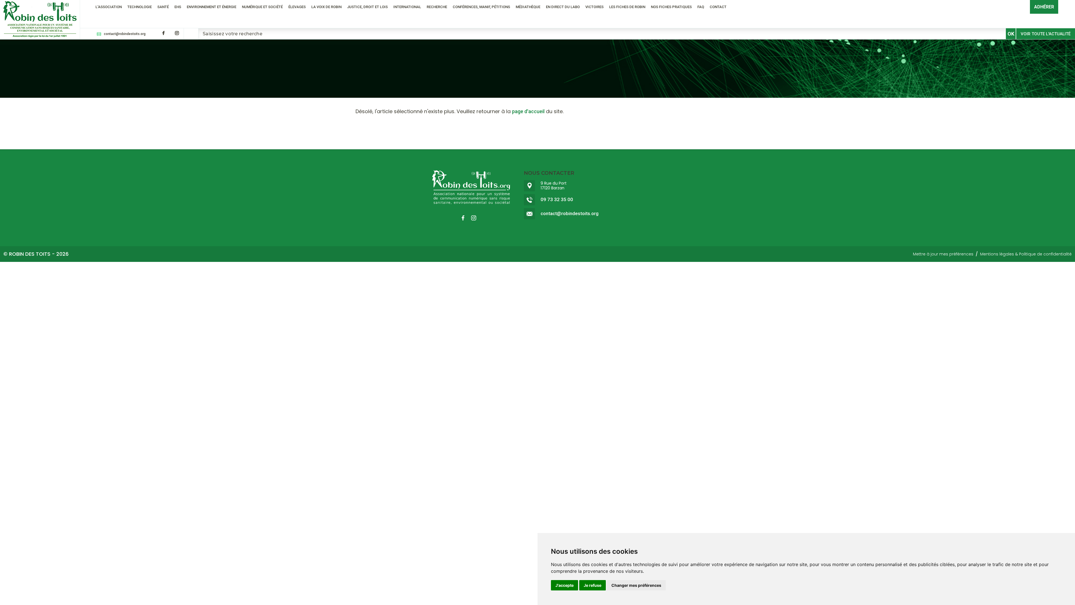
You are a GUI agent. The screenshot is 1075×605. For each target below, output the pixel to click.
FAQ (700, 7)
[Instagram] (177, 33)
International (407, 7)
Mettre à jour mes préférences (943, 254)
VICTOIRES (594, 7)
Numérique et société (262, 7)
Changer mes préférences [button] (636, 585)
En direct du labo (563, 7)
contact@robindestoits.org (125, 34)
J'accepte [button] (564, 585)
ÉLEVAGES (297, 7)
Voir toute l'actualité (1046, 33)
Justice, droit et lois (367, 7)
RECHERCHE (437, 7)
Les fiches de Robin (627, 7)
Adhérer (1044, 7)
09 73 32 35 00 (557, 199)
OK (1011, 34)
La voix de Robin (326, 7)
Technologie (139, 7)
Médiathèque (528, 7)
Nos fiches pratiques (671, 7)
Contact (718, 7)
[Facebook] (163, 33)
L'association (108, 7)
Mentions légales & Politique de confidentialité (1026, 254)
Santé (163, 7)
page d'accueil (528, 111)
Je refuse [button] (592, 585)
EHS (177, 7)
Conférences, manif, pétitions (481, 7)
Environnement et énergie (211, 7)
